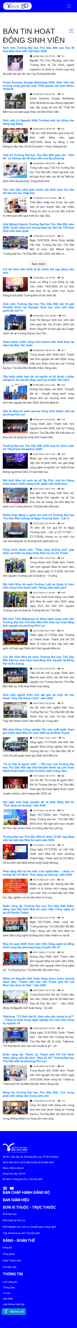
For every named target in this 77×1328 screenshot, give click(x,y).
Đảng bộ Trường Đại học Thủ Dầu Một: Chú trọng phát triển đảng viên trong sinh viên (38, 1094)
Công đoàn (9, 1254)
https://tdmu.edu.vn (13, 1168)
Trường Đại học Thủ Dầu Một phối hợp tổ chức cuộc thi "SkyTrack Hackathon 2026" (38, 447)
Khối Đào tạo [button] (10, 1214)
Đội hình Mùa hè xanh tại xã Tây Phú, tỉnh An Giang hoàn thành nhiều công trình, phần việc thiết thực (38, 482)
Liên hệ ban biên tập (13, 1304)
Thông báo (9, 1287)
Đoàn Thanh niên (12, 1260)
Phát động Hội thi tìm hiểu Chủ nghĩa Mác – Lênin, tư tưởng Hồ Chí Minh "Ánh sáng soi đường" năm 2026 (38, 873)
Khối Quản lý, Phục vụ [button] (14, 1220)
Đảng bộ (7, 1247)
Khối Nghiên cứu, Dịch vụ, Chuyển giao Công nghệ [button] (29, 1226)
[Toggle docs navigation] (71, 31)
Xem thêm (38, 264)
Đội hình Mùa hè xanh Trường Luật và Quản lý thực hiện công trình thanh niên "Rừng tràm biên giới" (38, 586)
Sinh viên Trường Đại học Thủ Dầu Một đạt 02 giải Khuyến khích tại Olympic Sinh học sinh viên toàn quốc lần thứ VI (38, 307)
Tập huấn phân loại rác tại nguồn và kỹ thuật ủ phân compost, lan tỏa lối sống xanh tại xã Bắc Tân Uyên (38, 378)
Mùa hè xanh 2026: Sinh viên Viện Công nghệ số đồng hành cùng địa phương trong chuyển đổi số (38, 945)
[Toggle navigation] (69, 6)
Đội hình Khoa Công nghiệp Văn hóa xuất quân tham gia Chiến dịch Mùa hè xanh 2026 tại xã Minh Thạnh (38, 731)
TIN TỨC (6, 1293)
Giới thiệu (8, 1298)
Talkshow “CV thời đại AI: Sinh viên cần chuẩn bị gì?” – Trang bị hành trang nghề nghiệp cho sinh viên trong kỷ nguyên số (38, 1020)
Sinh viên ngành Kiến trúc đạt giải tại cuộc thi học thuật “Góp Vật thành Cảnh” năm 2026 (38, 696)
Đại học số (16, 1311)
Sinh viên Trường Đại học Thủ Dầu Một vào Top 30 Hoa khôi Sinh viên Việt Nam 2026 (38, 49)
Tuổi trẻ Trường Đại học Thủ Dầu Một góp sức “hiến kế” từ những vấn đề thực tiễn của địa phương (38, 156)
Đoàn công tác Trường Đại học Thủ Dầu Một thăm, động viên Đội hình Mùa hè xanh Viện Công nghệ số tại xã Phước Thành (38, 909)
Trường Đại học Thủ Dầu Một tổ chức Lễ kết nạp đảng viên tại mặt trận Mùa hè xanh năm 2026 (38, 838)
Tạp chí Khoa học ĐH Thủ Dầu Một (21, 1233)
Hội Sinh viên (9, 1267)
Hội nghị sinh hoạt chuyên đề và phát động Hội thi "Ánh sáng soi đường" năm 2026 (38, 803)
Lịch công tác (10, 1282)
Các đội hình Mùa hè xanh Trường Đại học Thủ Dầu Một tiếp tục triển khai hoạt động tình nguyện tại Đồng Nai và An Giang (38, 660)
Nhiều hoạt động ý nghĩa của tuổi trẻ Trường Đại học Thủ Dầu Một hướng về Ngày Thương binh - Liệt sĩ (38, 516)
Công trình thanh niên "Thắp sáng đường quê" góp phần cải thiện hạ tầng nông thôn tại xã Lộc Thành (38, 551)
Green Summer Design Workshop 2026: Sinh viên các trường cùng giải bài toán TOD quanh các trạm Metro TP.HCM (38, 86)
